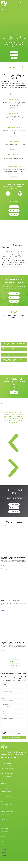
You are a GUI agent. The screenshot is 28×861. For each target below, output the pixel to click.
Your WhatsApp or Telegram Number (9, 693)
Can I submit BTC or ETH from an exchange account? (14, 344)
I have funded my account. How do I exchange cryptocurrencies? (12, 360)
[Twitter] (2, 757)
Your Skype (4, 698)
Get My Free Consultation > (14, 737)
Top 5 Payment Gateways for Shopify (11, 600)
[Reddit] (15, 757)
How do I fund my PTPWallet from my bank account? (14, 349)
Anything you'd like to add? (7, 718)
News (3, 809)
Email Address (5, 689)
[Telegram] (5, 757)
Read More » (3, 565)
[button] (20, 3)
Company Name (5, 704)
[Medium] (18, 757)
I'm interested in (5, 713)
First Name (4, 684)
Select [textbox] (4, 715)
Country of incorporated (7, 709)
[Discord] (11, 757)
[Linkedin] (8, 757)
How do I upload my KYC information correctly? (12, 354)
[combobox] (14, 716)
